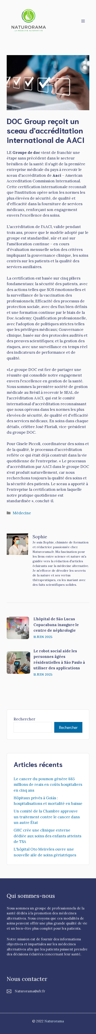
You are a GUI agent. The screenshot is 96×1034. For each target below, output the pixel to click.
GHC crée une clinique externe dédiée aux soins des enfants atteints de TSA (47, 836)
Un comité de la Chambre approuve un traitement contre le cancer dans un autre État (47, 817)
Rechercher (24, 719)
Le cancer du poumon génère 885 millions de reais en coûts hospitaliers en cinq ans (48, 784)
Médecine (22, 513)
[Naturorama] (29, 20)
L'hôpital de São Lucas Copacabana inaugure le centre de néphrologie (56, 624)
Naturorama (54, 1021)
